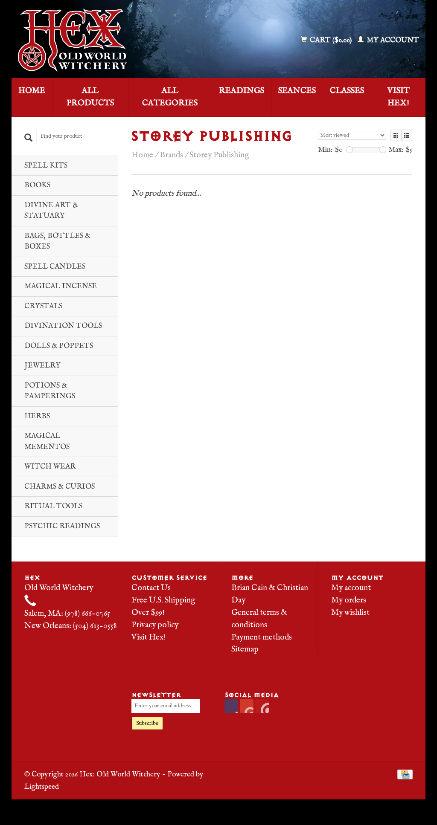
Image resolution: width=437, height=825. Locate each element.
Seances (297, 91)
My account (392, 40)
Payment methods (261, 637)
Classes (347, 91)
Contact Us (151, 588)
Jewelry (42, 365)
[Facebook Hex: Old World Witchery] (231, 706)
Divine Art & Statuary (51, 211)
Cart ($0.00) (330, 40)
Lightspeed (41, 786)
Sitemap (245, 649)
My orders (348, 600)
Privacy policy (154, 625)
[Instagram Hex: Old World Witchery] (262, 706)
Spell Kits (45, 165)
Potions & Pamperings (49, 391)
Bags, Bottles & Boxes (57, 242)
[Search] (28, 137)
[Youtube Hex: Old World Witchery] (246, 706)
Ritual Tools (53, 506)
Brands (171, 155)
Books (37, 185)
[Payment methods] (405, 774)
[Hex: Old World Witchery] (114, 40)
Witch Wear (50, 466)
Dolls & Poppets (58, 346)
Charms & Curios (59, 486)
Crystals (43, 306)
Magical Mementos (47, 441)
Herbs (37, 416)
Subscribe (147, 723)
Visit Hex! (398, 97)
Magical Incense (60, 286)
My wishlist (350, 613)
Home (31, 91)
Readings (241, 91)
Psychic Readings (62, 526)
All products (90, 97)
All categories (170, 97)
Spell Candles (54, 266)
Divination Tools (63, 325)
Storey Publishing (219, 155)
